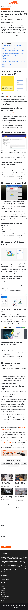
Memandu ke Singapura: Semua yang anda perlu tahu (20, 498)
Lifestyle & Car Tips (9, 6)
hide (14, 43)
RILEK (2, 201)
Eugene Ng (4, 19)
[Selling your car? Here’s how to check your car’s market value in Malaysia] (7, 477)
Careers (3, 600)
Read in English (4, 39)
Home (3, 6)
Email (2, 531)
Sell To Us (3, 588)
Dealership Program (5, 596)
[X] (3, 572)
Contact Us (3, 592)
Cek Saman (11, 460)
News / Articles (4, 598)
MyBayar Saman (5, 263)
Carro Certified (4, 444)
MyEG (8, 96)
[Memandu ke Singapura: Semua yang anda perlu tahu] (21, 491)
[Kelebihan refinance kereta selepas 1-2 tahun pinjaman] (21, 477)
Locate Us (3, 594)
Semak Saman (14, 466)
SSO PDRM (8, 347)
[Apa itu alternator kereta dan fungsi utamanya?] (7, 491)
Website (3, 536)
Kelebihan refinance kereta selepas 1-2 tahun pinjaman (20, 483)
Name (2, 525)
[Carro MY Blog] (14, 2)
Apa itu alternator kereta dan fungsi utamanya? (7, 497)
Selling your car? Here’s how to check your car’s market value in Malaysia (7, 483)
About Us (3, 590)
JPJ (7, 167)
